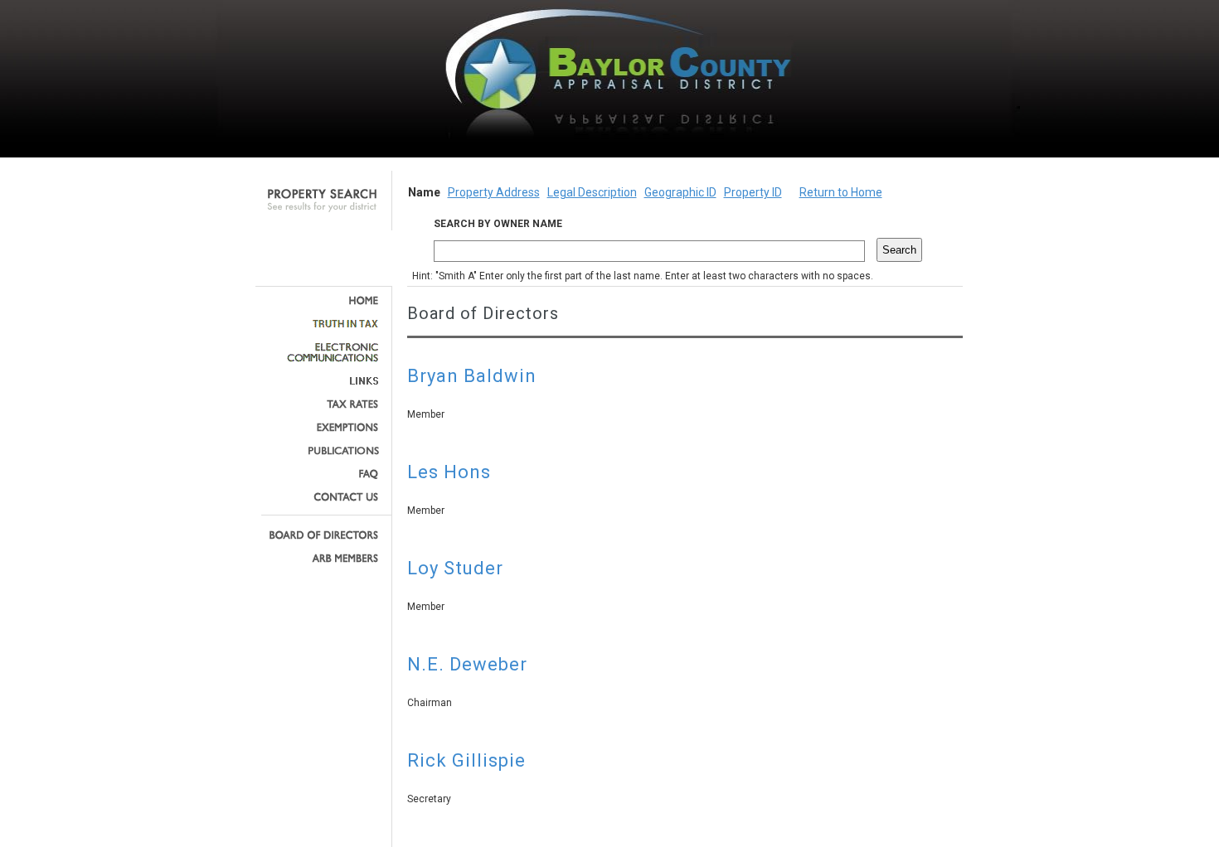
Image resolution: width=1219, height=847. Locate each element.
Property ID (753, 192)
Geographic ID (680, 192)
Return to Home (840, 192)
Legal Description (592, 192)
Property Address (494, 192)
